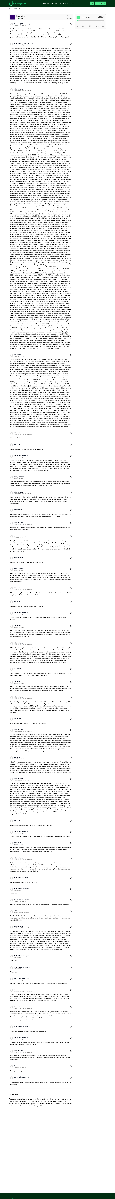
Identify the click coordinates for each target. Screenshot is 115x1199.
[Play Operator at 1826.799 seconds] (71, 820)
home (10, 8)
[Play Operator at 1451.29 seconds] (71, 601)
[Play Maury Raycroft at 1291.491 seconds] (71, 477)
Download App (100, 3)
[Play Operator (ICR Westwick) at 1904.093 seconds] (71, 900)
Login (72, 3)
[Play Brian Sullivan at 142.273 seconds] (71, 89)
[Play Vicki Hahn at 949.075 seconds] (71, 355)
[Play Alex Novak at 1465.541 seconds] (71, 626)
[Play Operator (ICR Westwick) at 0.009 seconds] (71, 24)
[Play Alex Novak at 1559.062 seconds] (71, 682)
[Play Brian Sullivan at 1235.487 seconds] (71, 433)
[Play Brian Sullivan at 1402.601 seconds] (71, 558)
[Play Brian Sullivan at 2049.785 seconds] (71, 1007)
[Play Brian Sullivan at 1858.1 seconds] (71, 858)
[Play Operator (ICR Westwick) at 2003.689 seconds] (71, 979)
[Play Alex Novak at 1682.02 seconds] (71, 757)
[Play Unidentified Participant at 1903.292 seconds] (71, 889)
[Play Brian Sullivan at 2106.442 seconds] (71, 1051)
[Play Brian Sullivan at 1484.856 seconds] (71, 643)
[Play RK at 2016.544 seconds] (71, 990)
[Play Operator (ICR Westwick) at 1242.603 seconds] (71, 456)
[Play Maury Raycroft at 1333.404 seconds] (71, 510)
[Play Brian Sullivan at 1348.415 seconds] (71, 523)
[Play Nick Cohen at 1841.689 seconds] (71, 843)
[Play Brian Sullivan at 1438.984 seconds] (71, 588)
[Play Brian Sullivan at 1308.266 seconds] (71, 492)
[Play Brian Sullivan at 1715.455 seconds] (71, 779)
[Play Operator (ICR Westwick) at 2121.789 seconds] (71, 1077)
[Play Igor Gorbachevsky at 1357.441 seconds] (71, 536)
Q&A (100, 17)
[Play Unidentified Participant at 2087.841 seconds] (71, 1026)
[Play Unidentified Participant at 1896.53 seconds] (71, 878)
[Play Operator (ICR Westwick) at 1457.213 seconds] (71, 613)
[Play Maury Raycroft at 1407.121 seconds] (71, 569)
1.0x (97, 26)
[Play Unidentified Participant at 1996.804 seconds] (71, 956)
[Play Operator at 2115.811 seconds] (71, 1066)
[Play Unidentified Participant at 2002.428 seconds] (71, 967)
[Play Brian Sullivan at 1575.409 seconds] (71, 697)
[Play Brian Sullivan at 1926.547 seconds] (71, 927)
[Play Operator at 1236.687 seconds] (71, 444)
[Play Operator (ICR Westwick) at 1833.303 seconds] (71, 832)
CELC (15, 8)
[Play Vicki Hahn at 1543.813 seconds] (71, 669)
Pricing (54, 3)
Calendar (46, 3)
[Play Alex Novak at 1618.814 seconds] (71, 719)
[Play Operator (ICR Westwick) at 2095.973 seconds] (71, 1038)
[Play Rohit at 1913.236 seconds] (71, 911)
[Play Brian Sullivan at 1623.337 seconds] (71, 730)
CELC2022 (85, 17)
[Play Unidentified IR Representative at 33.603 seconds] (71, 44)
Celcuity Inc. (20, 16)
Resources (63, 3)
